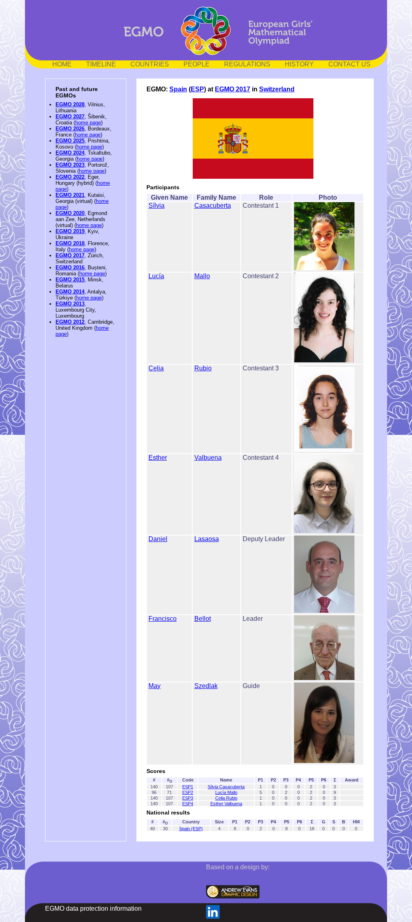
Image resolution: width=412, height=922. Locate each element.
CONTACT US (349, 64)
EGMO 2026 (70, 129)
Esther (157, 457)
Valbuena (208, 457)
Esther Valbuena (226, 803)
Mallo (202, 276)
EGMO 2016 (70, 268)
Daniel (157, 538)
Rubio (203, 368)
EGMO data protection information (93, 908)
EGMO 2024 (70, 153)
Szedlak (206, 685)
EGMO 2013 (70, 304)
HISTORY (299, 64)
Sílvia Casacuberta (226, 786)
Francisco (162, 618)
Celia (156, 368)
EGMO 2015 (70, 280)
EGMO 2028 (70, 104)
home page (88, 123)
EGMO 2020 (70, 213)
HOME (62, 64)
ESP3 (187, 798)
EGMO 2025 (70, 141)
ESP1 (187, 786)
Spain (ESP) (191, 828)
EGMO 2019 (70, 231)
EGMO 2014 (70, 292)
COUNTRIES (149, 64)
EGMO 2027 (70, 117)
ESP (197, 89)
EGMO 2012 (70, 322)
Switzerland (277, 89)
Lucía (156, 276)
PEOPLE (196, 64)
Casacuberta (212, 205)
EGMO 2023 (70, 165)
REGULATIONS (247, 64)
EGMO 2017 (70, 255)
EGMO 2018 (70, 243)
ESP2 (187, 792)
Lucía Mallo (226, 792)
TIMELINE (101, 64)
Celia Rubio (226, 798)
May (154, 685)
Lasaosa (206, 538)
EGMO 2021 (70, 195)
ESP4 (187, 803)
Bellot (202, 618)
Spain (178, 89)
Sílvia (156, 205)
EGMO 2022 (70, 177)
